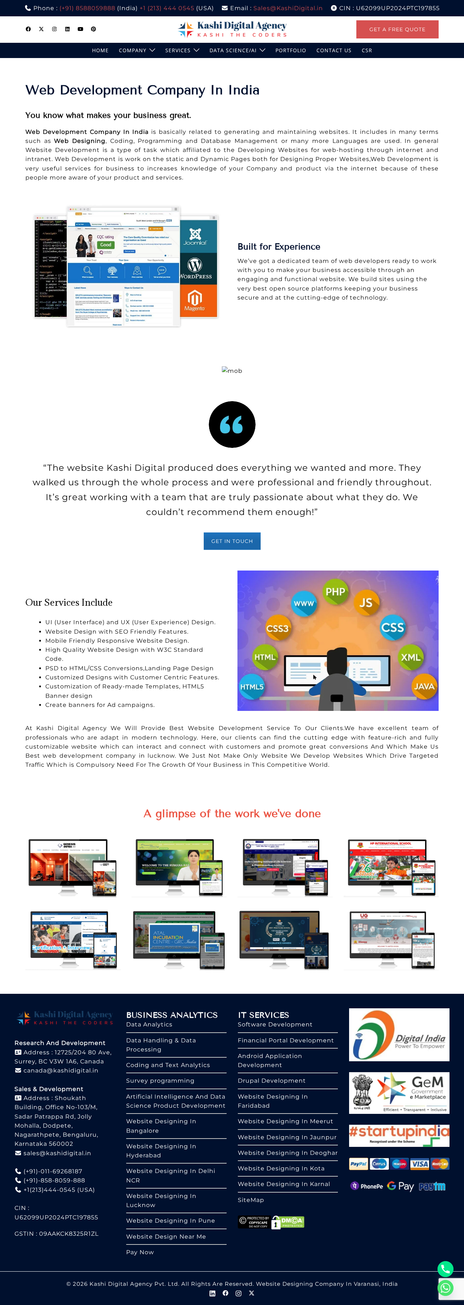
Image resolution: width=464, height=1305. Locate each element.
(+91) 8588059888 (87, 8)
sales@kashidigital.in (57, 1153)
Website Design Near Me (166, 1236)
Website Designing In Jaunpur (287, 1137)
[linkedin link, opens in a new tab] (67, 29)
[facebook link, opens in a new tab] (28, 29)
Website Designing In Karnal (284, 1184)
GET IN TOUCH (232, 541)
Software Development (275, 1024)
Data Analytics (149, 1024)
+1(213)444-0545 (48, 1189)
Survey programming (160, 1080)
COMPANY (132, 50)
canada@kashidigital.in (60, 1070)
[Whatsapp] (445, 1288)
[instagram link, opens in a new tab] (54, 29)
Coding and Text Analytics (168, 1065)
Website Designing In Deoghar (288, 1152)
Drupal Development (272, 1080)
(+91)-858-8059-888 (53, 1180)
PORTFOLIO (291, 50)
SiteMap (251, 1200)
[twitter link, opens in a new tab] (41, 29)
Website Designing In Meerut (286, 1121)
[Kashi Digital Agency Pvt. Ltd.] (232, 28)
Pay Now (140, 1252)
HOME (100, 50)
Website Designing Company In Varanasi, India (327, 1283)
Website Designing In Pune (170, 1220)
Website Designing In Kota (281, 1168)
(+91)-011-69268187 (52, 1171)
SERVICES (178, 50)
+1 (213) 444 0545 (167, 8)
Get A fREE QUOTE (397, 29)
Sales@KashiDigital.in (288, 8)
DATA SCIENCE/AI (233, 50)
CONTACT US (334, 50)
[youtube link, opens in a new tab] (80, 29)
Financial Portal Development (286, 1040)
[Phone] (445, 1269)
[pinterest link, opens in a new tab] (93, 29)
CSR (367, 50)
